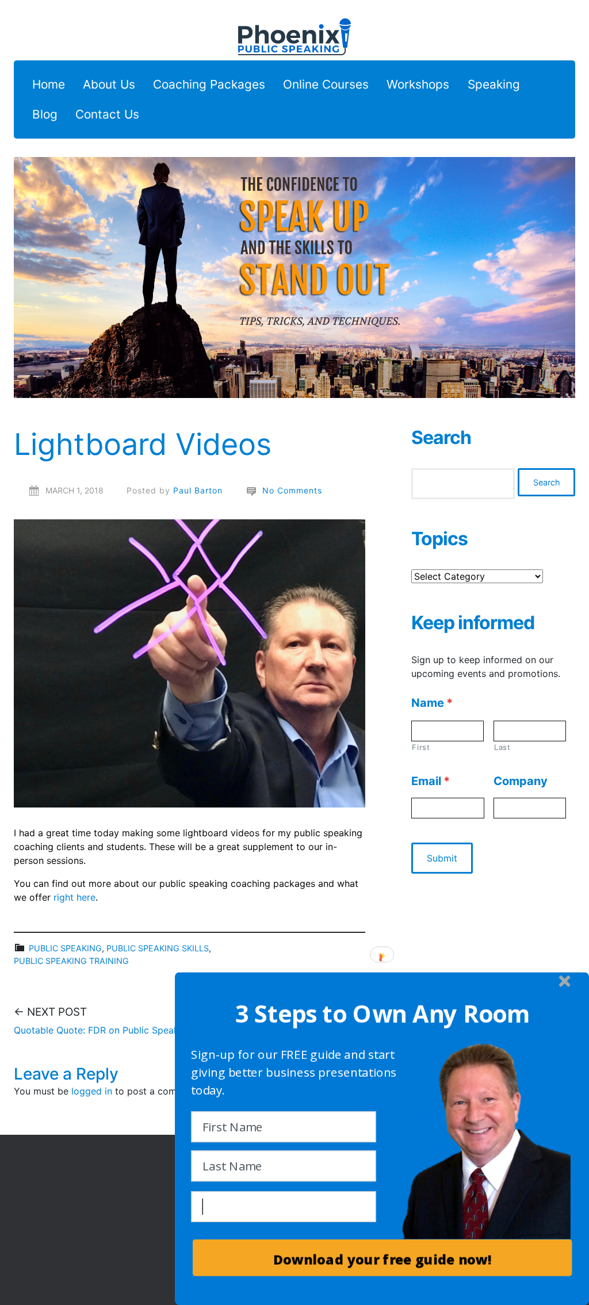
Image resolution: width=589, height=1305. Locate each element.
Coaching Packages (209, 85)
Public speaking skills (157, 948)
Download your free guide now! (382, 1259)
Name (432, 703)
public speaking (65, 948)
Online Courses (326, 85)
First (421, 747)
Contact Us (107, 115)
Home (48, 85)
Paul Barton (198, 490)
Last (502, 747)
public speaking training (71, 961)
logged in (91, 1091)
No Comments (292, 490)
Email (430, 781)
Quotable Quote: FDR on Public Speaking (103, 1030)
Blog (45, 115)
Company (521, 781)
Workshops (418, 85)
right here (74, 897)
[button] (382, 1014)
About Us (109, 85)
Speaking (494, 85)
